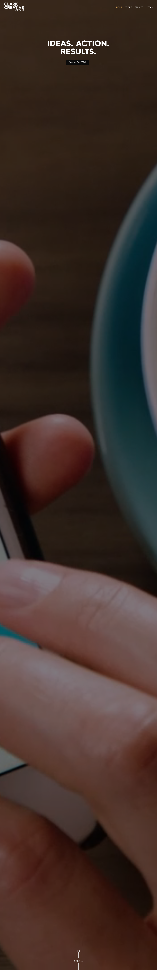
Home (119, 7)
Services (140, 7)
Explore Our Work (78, 62)
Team (150, 7)
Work (129, 7)
